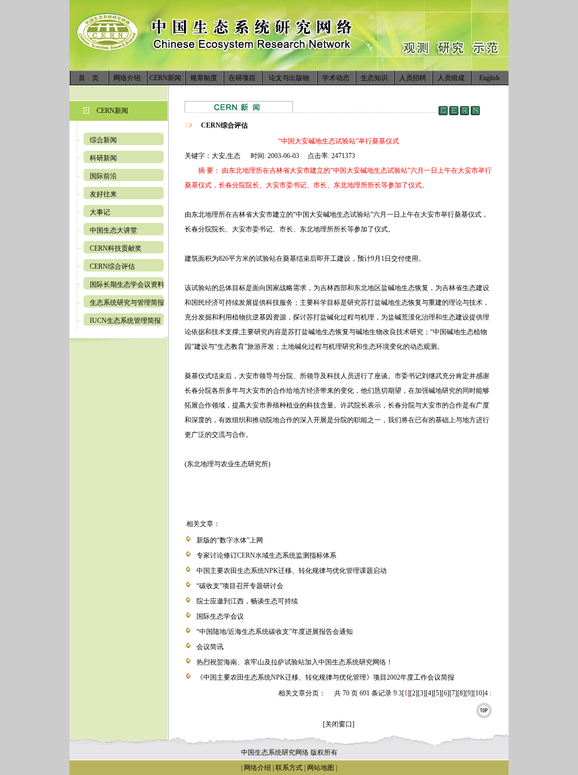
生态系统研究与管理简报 (127, 303)
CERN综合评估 (112, 266)
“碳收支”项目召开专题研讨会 (239, 586)
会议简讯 (210, 647)
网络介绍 (127, 78)
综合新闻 (103, 140)
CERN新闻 (165, 78)
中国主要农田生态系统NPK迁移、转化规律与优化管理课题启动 (291, 571)
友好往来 (103, 194)
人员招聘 (412, 78)
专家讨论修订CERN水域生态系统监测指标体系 (266, 555)
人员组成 (451, 78)
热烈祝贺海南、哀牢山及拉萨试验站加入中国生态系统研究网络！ (294, 662)
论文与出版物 (289, 78)
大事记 (100, 212)
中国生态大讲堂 (113, 230)
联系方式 (288, 768)
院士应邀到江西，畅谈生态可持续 (247, 601)
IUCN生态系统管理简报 (125, 321)
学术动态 (335, 78)
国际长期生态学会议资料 (127, 284)
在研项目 (242, 78)
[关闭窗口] (338, 724)
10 (478, 693)
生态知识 (374, 78)
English (489, 78)
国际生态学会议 (220, 616)
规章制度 (203, 78)
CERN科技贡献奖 (116, 248)
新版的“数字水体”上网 (229, 540)
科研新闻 (103, 158)
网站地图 (320, 768)
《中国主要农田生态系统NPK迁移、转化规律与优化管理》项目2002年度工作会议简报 (325, 677)
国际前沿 (103, 176)
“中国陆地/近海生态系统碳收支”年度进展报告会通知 (274, 632)
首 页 (88, 78)
